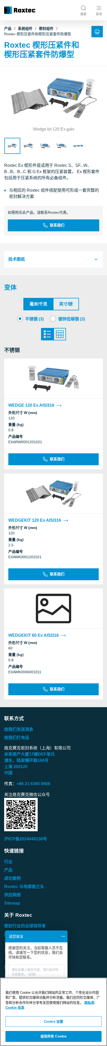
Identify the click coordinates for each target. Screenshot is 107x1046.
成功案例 (12, 878)
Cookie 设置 (53, 1021)
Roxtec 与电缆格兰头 (24, 886)
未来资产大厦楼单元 (29, 754)
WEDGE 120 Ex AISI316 (31, 405)
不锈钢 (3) (34, 319)
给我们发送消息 (18, 729)
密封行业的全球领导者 (25, 926)
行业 (8, 861)
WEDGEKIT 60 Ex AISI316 (33, 635)
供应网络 (12, 895)
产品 (7, 28)
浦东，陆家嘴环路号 (26, 760)
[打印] (97, 31)
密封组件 (46, 28)
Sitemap (12, 903)
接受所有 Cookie (53, 1036)
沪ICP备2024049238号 (25, 839)
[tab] (53, 259)
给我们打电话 (16, 737)
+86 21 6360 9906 (33, 784)
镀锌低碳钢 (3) (71, 319)
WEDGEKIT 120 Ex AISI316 (34, 520)
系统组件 (25, 28)
